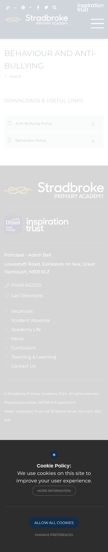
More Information (54, 491)
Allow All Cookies (54, 522)
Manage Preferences (54, 535)
